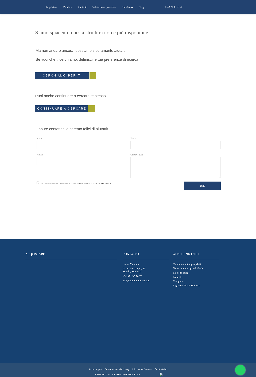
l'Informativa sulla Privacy (101, 183)
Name (39, 138)
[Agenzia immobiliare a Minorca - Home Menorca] (31, 6)
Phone (40, 154)
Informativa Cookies (142, 369)
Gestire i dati (161, 369)
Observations (136, 154)
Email (133, 138)
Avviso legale (83, 183)
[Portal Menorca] (126, 343)
